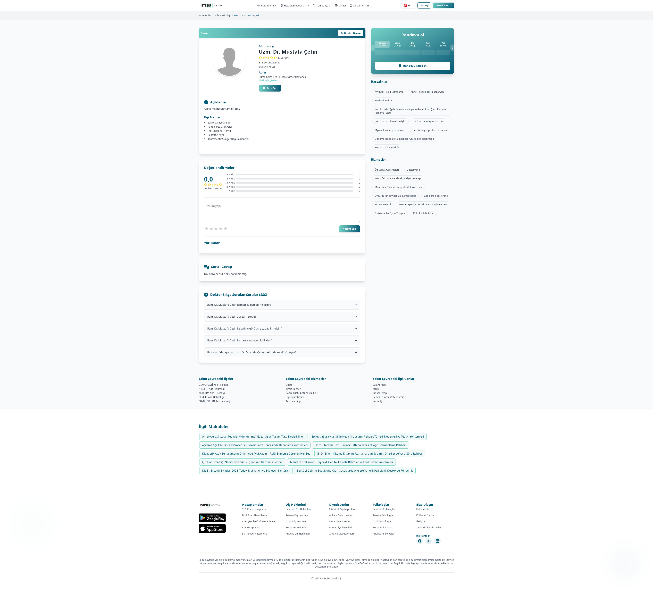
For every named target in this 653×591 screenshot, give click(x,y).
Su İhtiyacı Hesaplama (254, 533)
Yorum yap (349, 228)
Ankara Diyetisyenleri (341, 515)
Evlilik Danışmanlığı (218, 122)
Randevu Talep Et (414, 66)
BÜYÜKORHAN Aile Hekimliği (215, 401)
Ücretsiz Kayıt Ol (444, 5)
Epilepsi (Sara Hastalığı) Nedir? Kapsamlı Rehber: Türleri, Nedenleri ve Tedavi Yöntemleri (368, 436)
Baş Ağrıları (379, 384)
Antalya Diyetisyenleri (341, 533)
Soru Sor (272, 88)
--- (382, 52)
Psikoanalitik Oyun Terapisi (390, 213)
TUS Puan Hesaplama (254, 509)
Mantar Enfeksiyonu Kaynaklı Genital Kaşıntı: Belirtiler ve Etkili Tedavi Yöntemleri (341, 462)
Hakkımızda (422, 509)
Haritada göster (268, 80)
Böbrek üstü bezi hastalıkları (302, 393)
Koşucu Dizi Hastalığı (387, 147)
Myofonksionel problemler (390, 130)
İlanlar (342, 5)
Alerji (376, 388)
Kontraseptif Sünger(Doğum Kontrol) (228, 139)
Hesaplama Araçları (295, 5)
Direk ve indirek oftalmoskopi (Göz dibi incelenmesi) (404, 138)
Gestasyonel (414, 169)
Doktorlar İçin (361, 5)
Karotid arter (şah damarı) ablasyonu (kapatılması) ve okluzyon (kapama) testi (410, 111)
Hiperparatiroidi (295, 397)
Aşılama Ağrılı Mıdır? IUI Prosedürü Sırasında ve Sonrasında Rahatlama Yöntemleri (255, 445)
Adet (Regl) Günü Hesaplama (258, 521)
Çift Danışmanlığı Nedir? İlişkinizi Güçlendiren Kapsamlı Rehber (242, 462)
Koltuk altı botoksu (423, 213)
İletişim (420, 521)
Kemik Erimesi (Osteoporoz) (388, 397)
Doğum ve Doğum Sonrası (429, 121)
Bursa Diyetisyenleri (340, 527)
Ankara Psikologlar (383, 515)
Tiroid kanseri (293, 388)
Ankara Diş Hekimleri (297, 515)
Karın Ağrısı (379, 401)
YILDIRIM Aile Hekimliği (212, 393)
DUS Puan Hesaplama (254, 515)
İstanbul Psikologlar (384, 509)
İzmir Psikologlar (382, 521)
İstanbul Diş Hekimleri (298, 509)
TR (407, 5)
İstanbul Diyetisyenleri (342, 509)
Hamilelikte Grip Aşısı (219, 126)
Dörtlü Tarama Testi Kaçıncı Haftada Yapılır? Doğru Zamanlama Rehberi (360, 445)
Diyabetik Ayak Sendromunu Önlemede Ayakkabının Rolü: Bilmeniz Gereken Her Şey (256, 453)
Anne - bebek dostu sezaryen (427, 91)
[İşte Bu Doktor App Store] (212, 528)
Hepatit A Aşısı (215, 134)
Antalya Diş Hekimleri (298, 533)
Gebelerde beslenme (436, 195)
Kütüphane (267, 5)
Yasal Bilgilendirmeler (428, 527)
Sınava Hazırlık (383, 204)
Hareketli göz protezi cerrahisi (430, 130)
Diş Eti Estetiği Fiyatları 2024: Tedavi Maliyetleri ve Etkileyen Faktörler (246, 470)
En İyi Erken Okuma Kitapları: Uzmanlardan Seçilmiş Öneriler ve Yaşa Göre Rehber (369, 453)
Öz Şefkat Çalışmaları (387, 169)
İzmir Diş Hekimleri (296, 521)
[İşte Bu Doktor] (210, 505)
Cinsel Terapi (380, 393)
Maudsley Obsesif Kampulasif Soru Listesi (399, 187)
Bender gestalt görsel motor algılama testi (423, 204)
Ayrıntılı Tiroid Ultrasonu (389, 91)
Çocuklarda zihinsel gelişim (390, 121)
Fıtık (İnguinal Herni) (219, 130)
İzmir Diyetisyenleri (340, 521)
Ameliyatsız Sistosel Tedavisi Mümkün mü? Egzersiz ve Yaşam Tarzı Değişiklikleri (253, 436)
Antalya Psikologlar (383, 533)
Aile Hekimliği (223, 15)
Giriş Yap (424, 5)
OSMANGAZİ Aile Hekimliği (214, 384)
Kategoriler (205, 15)
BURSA (262, 66)
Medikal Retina (383, 100)
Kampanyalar (324, 5)
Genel (204, 33)
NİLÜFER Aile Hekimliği (212, 388)
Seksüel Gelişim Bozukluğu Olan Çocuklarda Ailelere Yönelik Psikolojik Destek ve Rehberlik (355, 470)
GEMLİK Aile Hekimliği (211, 397)
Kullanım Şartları (426, 515)
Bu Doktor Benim (350, 33)
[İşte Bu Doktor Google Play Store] (212, 517)
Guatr (289, 384)
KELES (272, 66)
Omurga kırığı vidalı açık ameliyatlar (395, 195)
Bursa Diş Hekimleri (297, 527)
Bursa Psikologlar (382, 527)
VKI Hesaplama (250, 527)
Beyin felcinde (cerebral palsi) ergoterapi (398, 178)
